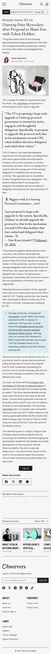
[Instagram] (15, 587)
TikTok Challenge (9, 635)
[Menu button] (4, 4)
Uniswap (18, 20)
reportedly (7, 409)
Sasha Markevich (19, 58)
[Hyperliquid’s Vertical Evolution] (32, 534)
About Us (6, 603)
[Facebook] (3, 587)
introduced (13, 316)
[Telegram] (26, 587)
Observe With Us (9, 612)
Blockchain (7, 20)
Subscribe (43, 580)
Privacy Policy (32, 607)
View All (39, 521)
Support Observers (10, 639)
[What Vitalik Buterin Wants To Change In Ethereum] (11, 534)
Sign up (25, 468)
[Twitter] (9, 588)
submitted (22, 103)
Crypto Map (7, 626)
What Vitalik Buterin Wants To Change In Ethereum (11, 546)
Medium (5, 631)
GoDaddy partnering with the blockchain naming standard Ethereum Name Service (25, 330)
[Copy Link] (27, 481)
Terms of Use (32, 603)
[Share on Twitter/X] (13, 481)
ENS (26, 20)
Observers (6, 607)
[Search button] (41, 4)
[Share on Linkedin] (20, 481)
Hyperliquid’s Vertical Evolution (31, 546)
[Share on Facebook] (6, 481)
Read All (39, 12)
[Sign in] (47, 4)
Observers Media (29, 651)
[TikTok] (32, 587)
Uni (31, 20)
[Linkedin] (20, 587)
